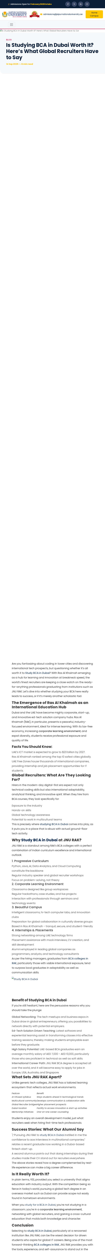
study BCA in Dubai (52, 1135)
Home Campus (94, 14)
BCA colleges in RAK (46, 1244)
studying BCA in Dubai (54, 824)
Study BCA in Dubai (37, 673)
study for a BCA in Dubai (40, 1205)
